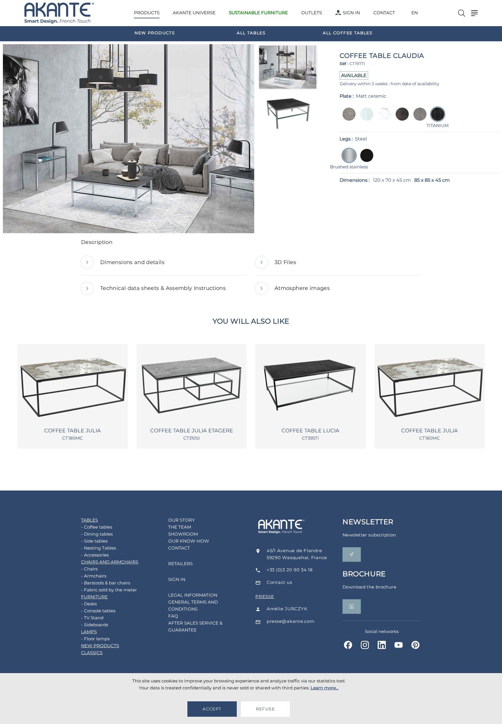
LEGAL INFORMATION (192, 595)
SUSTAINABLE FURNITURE (258, 12)
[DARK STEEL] (400, 118)
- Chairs (89, 569)
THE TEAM (179, 527)
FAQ (173, 616)
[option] (155, 32)
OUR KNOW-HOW (188, 541)
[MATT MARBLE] (382, 118)
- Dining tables (97, 534)
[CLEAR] (365, 118)
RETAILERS (180, 563)
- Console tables (98, 611)
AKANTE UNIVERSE (194, 12)
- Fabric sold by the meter (109, 590)
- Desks (89, 604)
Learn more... (324, 688)
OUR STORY (181, 520)
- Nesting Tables (98, 548)
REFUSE (265, 708)
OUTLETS (311, 12)
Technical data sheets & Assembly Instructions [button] (163, 288)
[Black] (365, 159)
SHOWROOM (183, 534)
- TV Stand (92, 617)
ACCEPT (211, 708)
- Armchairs (93, 576)
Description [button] (96, 242)
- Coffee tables (96, 527)
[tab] (251, 243)
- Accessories (95, 555)
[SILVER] (418, 118)
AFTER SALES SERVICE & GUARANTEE (195, 626)
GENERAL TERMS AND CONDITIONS (193, 605)
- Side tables (94, 541)
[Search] (461, 13)
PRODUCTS (146, 12)
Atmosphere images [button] (302, 288)
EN (414, 12)
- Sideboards (94, 624)
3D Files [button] (285, 262)
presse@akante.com (291, 621)
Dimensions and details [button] (132, 262)
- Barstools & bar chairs (105, 583)
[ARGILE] (347, 118)
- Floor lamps (95, 638)
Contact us (279, 582)
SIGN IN (351, 12)
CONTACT (384, 12)
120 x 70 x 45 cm (392, 180)
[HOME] (59, 13)
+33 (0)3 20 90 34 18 (290, 570)
